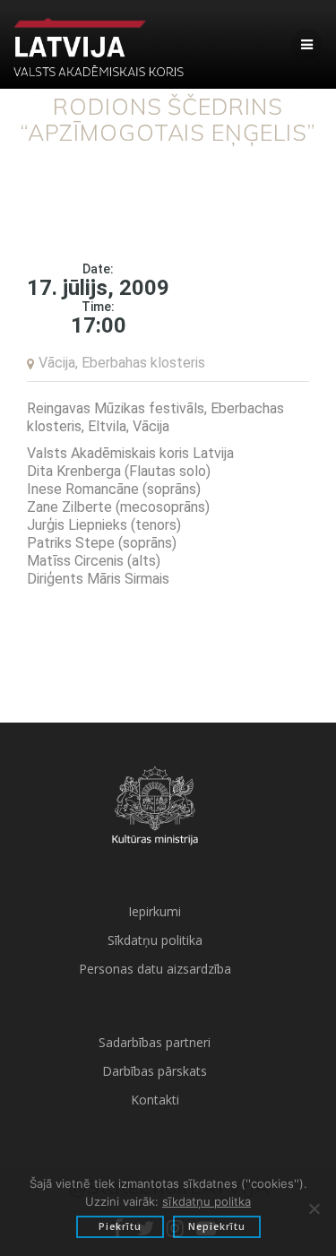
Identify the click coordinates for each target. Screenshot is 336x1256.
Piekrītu (120, 1226)
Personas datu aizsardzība (155, 968)
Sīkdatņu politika (155, 939)
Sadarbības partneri (155, 1042)
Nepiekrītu (217, 1226)
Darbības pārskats (154, 1070)
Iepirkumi (154, 911)
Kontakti (155, 1099)
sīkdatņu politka (206, 1201)
